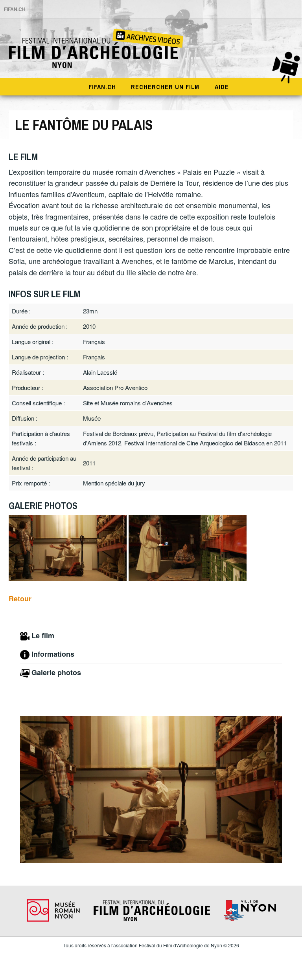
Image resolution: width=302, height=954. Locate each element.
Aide (222, 86)
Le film (42, 635)
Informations (52, 654)
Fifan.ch (102, 86)
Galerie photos (56, 672)
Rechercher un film (165, 86)
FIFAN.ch (15, 9)
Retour (20, 598)
